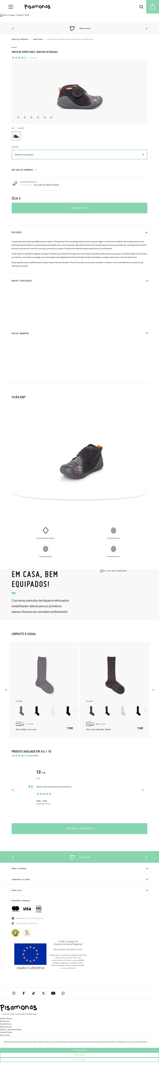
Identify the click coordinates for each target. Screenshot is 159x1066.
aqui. (5, 1044)
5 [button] (45, 117)
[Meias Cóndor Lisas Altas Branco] (53, 711)
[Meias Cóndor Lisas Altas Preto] (68, 711)
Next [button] (145, 28)
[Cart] (152, 7)
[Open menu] (10, 7)
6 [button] (51, 117)
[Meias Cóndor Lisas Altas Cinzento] (22, 711)
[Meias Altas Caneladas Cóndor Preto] (138, 711)
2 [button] (25, 117)
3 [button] (31, 117)
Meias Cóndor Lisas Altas (26, 729)
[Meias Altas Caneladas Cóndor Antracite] (92, 711)
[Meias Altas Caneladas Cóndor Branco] (123, 711)
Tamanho (15, 147)
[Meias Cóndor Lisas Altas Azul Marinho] (37, 711)
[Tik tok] (33, 993)
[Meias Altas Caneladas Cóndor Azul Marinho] (107, 711)
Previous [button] (13, 28)
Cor (18, 128)
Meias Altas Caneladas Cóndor (98, 729)
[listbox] (79, 136)
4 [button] (38, 117)
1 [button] (18, 117)
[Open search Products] (141, 7)
